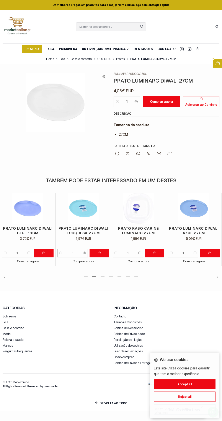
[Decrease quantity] (117, 101)
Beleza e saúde (13, 339)
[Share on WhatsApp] (138, 154)
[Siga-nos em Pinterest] (197, 49)
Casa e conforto (81, 59)
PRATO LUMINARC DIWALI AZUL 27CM (157, 230)
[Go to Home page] (17, 26)
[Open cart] (217, 63)
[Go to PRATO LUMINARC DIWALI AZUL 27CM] (157, 208)
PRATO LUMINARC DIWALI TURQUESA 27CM (47, 230)
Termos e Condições (128, 322)
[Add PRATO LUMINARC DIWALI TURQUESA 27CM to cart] (63, 253)
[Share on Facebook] (117, 154)
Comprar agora (47, 261)
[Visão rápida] (13, 208)
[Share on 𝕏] (127, 154)
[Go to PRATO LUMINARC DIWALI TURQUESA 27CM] (46, 208)
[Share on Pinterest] (148, 154)
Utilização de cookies (128, 345)
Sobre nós (9, 316)
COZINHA (104, 59)
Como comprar (124, 357)
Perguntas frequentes (17, 351)
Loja (62, 59)
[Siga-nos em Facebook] (189, 49)
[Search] (141, 26)
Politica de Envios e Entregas (133, 363)
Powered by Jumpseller (43, 386)
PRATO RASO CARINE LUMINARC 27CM (102, 230)
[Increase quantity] (136, 101)
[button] (32, 49)
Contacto (120, 316)
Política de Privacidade (129, 334)
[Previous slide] (6, 277)
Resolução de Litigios (128, 339)
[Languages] (216, 27)
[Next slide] (216, 277)
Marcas (8, 345)
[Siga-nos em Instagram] (182, 49)
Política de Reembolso (128, 328)
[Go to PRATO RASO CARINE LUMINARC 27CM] (102, 208)
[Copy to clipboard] (169, 154)
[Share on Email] (159, 154)
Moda (7, 334)
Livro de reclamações (128, 351)
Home (50, 59)
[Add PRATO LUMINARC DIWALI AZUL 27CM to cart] (173, 253)
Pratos (120, 59)
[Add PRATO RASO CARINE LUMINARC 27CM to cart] (118, 253)
